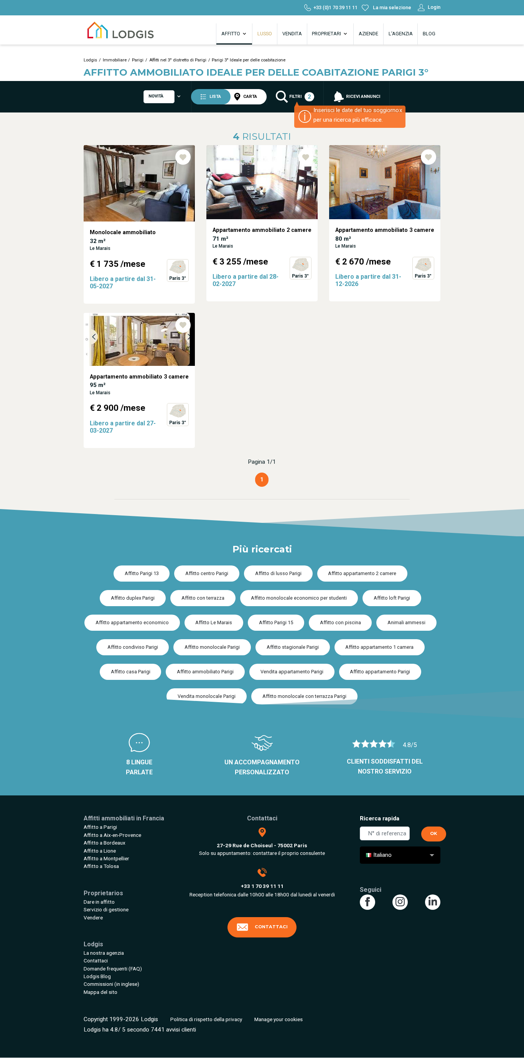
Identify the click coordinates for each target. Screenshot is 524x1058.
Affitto (231, 33)
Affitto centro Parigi (206, 573)
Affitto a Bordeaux (104, 843)
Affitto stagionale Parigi (293, 647)
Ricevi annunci (362, 96)
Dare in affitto (99, 902)
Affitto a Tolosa (101, 866)
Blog (429, 33)
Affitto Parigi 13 (142, 573)
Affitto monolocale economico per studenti (299, 598)
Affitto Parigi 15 (276, 622)
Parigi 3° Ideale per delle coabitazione (248, 60)
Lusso (264, 33)
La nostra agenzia (104, 953)
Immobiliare (115, 60)
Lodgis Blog (97, 976)
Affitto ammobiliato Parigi (205, 671)
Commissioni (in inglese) (111, 984)
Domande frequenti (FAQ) (113, 968)
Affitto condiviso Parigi (132, 647)
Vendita (292, 33)
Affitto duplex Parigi (133, 598)
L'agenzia (401, 33)
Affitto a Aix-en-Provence (112, 835)
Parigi (137, 60)
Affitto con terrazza (202, 598)
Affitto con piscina (340, 622)
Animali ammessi (406, 622)
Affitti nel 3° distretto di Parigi (177, 60)
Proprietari (327, 33)
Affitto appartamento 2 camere (362, 573)
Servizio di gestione (106, 909)
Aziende (368, 33)
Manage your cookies (278, 1019)
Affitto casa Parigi (130, 671)
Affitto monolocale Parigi (212, 647)
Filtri (299, 97)
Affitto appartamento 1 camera (379, 647)
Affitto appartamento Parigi (380, 671)
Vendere (93, 917)
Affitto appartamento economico (132, 622)
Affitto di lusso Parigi (278, 573)
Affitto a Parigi (100, 827)
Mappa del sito (100, 992)
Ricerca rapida (379, 818)
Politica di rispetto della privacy (206, 1019)
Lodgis (90, 60)
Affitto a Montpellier (106, 858)
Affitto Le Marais (213, 622)
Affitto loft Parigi (392, 598)
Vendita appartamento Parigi (291, 671)
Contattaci (96, 960)
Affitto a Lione (100, 851)
